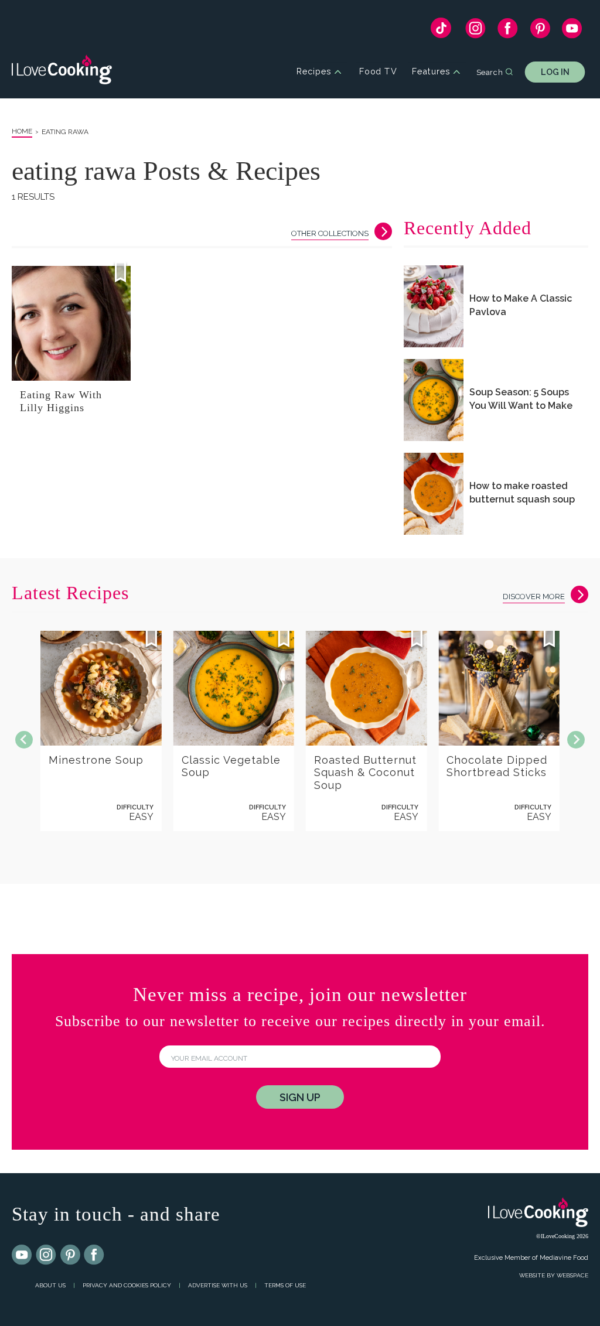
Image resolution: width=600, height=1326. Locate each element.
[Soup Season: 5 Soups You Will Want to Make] (433, 400)
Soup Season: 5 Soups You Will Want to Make (520, 399)
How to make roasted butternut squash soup (522, 492)
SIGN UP (300, 1097)
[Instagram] (475, 31)
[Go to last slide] (24, 740)
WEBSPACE (572, 1275)
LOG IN (555, 72)
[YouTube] (572, 31)
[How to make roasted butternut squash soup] (433, 494)
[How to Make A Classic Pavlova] (433, 306)
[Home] (62, 72)
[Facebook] (508, 31)
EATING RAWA (65, 132)
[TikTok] (440, 31)
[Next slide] (576, 740)
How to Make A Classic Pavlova (520, 305)
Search (489, 71)
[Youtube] (22, 1255)
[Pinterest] (540, 31)
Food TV (378, 72)
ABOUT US (50, 1285)
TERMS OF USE (285, 1285)
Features (431, 72)
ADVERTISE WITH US (217, 1285)
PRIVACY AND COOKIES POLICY (127, 1285)
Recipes (313, 72)
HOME (22, 131)
